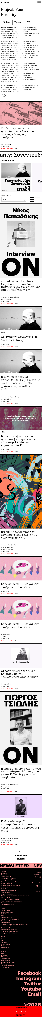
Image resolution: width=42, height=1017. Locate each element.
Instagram (28, 978)
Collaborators (5, 958)
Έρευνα (16, 593)
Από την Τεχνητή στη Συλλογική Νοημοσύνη (15, 895)
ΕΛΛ (40, 891)
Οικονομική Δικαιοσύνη (8, 878)
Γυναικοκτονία (5, 910)
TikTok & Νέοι (5, 897)
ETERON (5, 2)
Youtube (31, 988)
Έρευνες (18, 22)
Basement (4, 955)
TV (28, 22)
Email (34, 993)
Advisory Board (6, 957)
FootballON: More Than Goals (10, 899)
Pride (2, 915)
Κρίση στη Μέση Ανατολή (9, 933)
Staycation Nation (7, 894)
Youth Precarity (7, 149)
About (3, 953)
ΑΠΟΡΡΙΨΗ (21, 1015)
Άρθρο (16, 149)
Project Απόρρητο (7, 875)
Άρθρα (7, 22)
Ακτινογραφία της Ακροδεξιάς (11, 885)
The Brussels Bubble (7, 921)
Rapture (3, 902)
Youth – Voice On (6, 883)
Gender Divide (5, 892)
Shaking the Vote (6, 917)
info (3, 97)
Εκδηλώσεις (5, 947)
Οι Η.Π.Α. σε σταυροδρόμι (9, 931)
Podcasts (4, 942)
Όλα (4, 199)
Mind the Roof (5, 887)
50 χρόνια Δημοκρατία (8, 890)
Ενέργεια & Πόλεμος (7, 912)
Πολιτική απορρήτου (8, 964)
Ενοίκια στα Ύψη (6, 873)
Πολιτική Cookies (21, 1007)
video (16, 346)
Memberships (5, 960)
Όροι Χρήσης (5, 967)
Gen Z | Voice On (6, 876)
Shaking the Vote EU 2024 (9, 929)
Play (3, 332)
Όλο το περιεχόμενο (8, 962)
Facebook (21, 855)
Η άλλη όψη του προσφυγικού (10, 919)
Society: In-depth (6, 880)
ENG (37, 891)
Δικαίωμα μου (5, 922)
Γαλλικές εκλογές (6, 914)
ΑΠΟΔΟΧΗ (21, 1011)
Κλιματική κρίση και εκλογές (10, 882)
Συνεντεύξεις (5, 944)
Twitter (21, 858)
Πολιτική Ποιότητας (7, 965)
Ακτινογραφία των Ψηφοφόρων (11, 901)
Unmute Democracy (7, 904)
